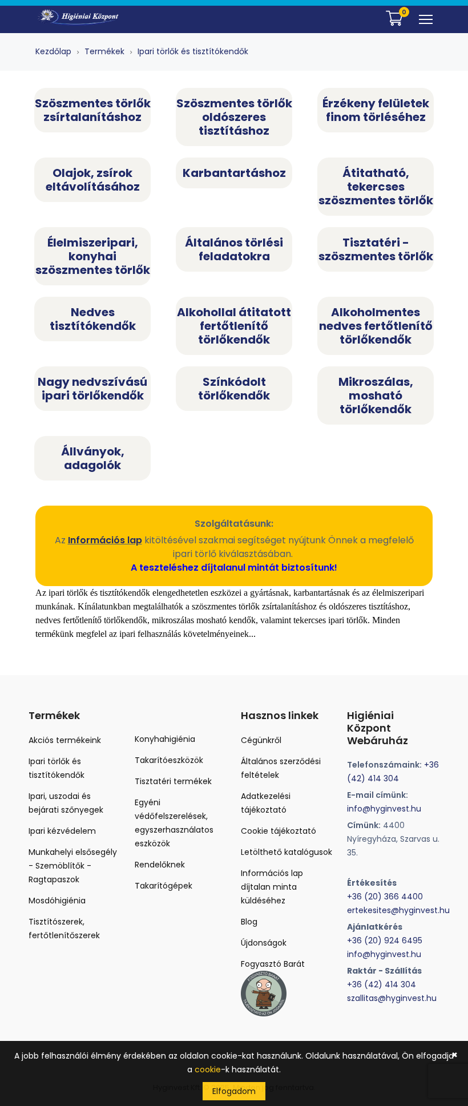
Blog (249, 921)
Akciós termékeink (65, 740)
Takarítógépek (163, 885)
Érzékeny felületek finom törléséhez (375, 110)
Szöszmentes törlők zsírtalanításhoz (93, 110)
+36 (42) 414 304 (381, 984)
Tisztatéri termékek (173, 781)
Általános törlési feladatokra (234, 249)
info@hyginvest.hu (384, 808)
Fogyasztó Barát (273, 964)
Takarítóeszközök (169, 760)
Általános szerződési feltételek (281, 768)
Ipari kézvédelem (62, 831)
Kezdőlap (53, 51)
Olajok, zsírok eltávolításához (93, 180)
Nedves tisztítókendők (93, 319)
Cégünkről (261, 740)
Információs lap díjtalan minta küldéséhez (272, 886)
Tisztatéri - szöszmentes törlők (375, 249)
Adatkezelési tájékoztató (266, 803)
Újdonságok (264, 942)
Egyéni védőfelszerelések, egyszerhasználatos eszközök (174, 823)
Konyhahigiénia (165, 739)
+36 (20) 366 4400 (385, 896)
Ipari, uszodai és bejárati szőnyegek (66, 803)
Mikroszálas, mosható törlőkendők (375, 395)
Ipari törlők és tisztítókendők (193, 51)
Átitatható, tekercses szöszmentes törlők (375, 186)
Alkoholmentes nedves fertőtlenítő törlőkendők (376, 326)
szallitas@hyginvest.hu (392, 998)
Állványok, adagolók (92, 458)
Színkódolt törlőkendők (234, 388)
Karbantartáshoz (234, 173)
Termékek (104, 51)
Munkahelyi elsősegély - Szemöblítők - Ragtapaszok (73, 865)
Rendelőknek (160, 864)
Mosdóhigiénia (57, 900)
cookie (208, 1069)
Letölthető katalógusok (286, 852)
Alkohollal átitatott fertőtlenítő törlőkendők (234, 326)
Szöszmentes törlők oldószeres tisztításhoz (234, 117)
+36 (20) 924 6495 (384, 940)
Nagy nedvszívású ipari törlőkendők (92, 388)
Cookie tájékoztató (278, 831)
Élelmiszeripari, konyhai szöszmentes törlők (92, 256)
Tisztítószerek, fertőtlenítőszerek (64, 928)
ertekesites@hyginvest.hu (398, 910)
